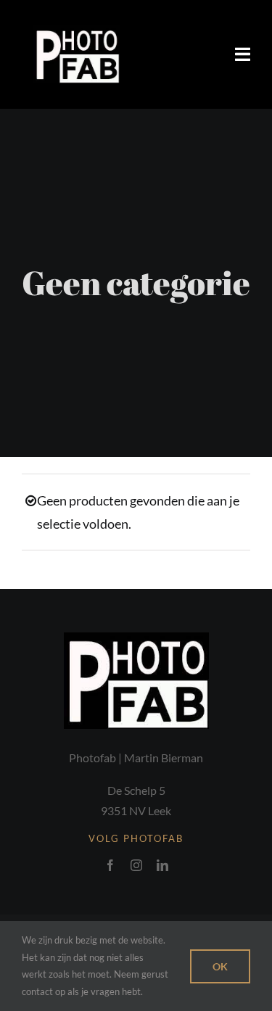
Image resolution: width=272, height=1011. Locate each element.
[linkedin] (162, 865)
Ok (220, 966)
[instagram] (136, 865)
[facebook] (110, 865)
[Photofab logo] (76, 32)
